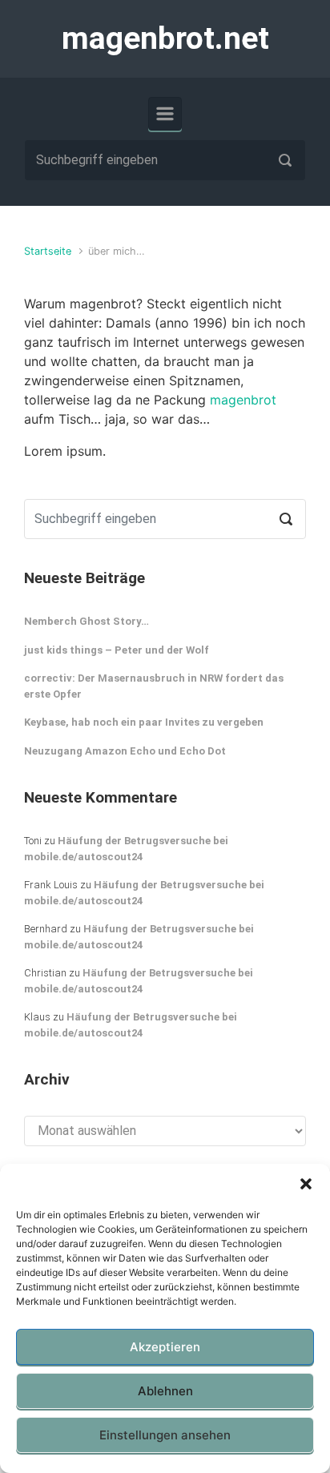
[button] (306, 1184)
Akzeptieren (165, 1346)
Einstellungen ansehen (165, 1435)
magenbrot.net (165, 38)
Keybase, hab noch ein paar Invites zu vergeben (144, 722)
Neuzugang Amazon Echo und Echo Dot (125, 751)
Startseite (47, 251)
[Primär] (165, 114)
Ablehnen (165, 1391)
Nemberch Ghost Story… (86, 621)
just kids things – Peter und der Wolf (116, 650)
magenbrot (243, 400)
